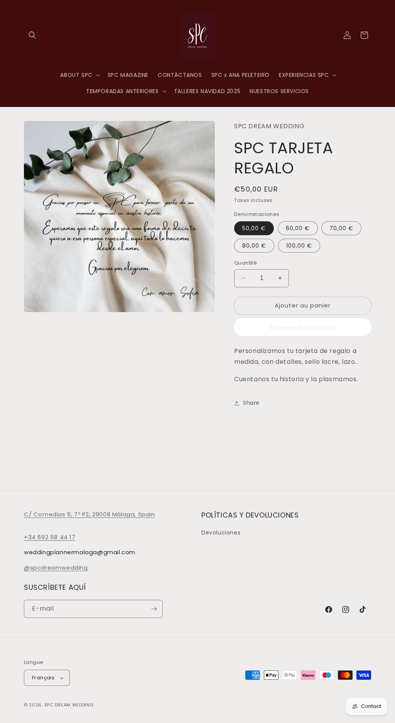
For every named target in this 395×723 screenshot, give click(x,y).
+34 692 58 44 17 (50, 537)
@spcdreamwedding (56, 567)
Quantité (245, 262)
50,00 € (254, 228)
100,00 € (299, 245)
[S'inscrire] (153, 609)
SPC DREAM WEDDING (69, 705)
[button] (32, 35)
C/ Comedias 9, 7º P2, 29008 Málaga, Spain (89, 514)
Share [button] (251, 403)
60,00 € (298, 228)
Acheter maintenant (303, 327)
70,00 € (341, 228)
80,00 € (254, 245)
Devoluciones (220, 532)
